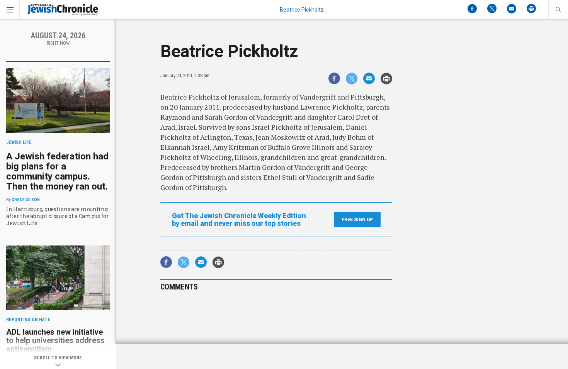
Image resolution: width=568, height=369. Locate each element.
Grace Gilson (26, 200)
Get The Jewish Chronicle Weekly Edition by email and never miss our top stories (239, 219)
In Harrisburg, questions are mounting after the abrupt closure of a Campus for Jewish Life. (57, 216)
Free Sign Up (357, 219)
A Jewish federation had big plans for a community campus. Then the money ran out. (57, 171)
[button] (558, 9)
